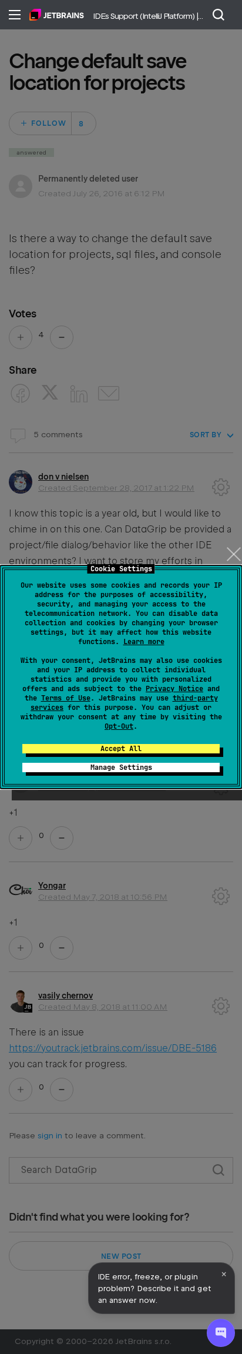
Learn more (143, 641)
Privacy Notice (174, 688)
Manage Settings (121, 767)
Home (56, 15)
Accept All (121, 748)
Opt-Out (119, 726)
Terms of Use (65, 698)
